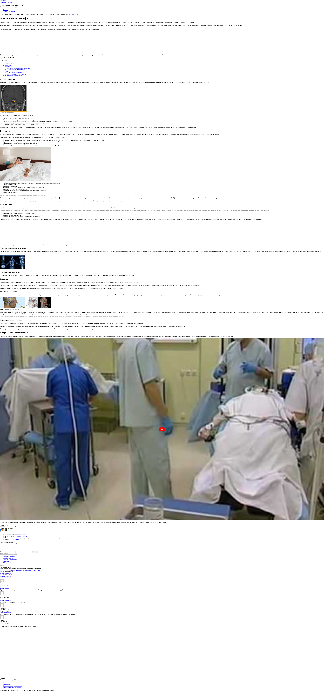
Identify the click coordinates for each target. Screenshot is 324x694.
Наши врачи (6, 684)
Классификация (8, 63)
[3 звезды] (2, 526)
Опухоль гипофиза (21, 536)
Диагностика (7, 66)
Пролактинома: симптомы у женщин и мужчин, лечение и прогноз (63, 537)
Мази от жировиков (5, 573)
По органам (6, 561)
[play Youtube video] (162, 429)
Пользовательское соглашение (12, 687)
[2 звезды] (1, 526)
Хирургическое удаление (15, 72)
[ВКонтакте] (1, 530)
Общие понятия (7, 562)
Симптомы (7, 65)
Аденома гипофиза (21, 534)
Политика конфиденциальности (12, 686)
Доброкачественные (9, 556)
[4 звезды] (3, 526)
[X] (6, 530)
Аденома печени (19, 539)
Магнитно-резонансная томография (18, 68)
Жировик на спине (5, 576)
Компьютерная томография (16, 69)
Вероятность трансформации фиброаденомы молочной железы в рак (20, 570)
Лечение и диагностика (10, 559)
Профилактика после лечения (12, 75)
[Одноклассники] (3, 530)
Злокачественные (8, 558)
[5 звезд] (4, 526)
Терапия (6, 71)
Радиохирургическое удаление (17, 74)
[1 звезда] (0, 526)
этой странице (74, 14)
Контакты (6, 683)
